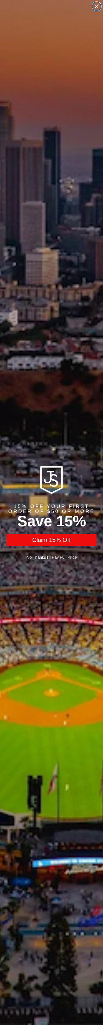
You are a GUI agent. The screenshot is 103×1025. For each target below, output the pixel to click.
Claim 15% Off (51, 539)
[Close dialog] (96, 6)
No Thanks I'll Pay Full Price (51, 557)
